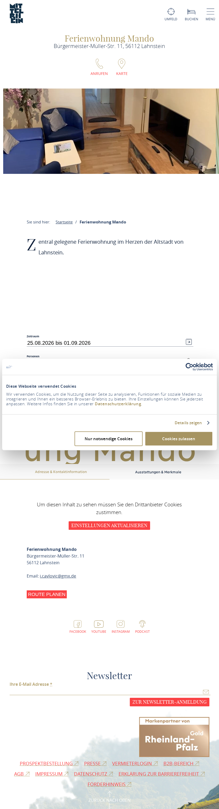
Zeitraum (33, 336)
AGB (19, 774)
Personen (33, 356)
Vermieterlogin (132, 763)
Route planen (46, 594)
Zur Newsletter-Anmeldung (169, 702)
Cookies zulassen (178, 438)
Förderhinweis (107, 784)
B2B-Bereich (179, 763)
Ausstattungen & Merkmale (158, 472)
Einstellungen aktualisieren (109, 525)
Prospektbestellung (47, 763)
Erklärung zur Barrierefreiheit (159, 774)
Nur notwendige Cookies (108, 438)
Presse (93, 763)
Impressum (49, 774)
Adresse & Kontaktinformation (61, 471)
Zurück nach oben (109, 800)
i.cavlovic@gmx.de (58, 576)
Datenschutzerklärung (118, 403)
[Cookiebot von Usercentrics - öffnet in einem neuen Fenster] (189, 367)
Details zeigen (188, 422)
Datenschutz (91, 774)
